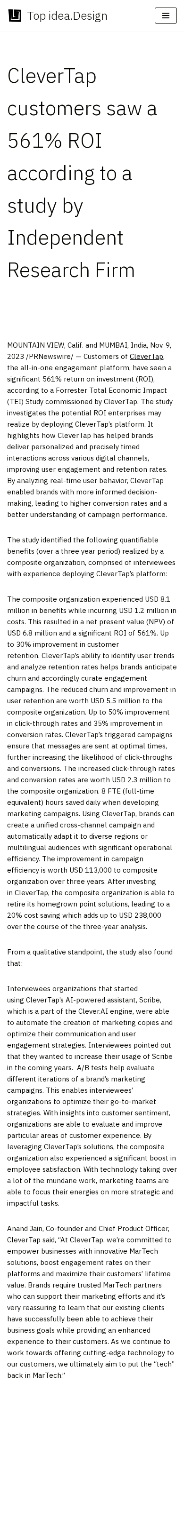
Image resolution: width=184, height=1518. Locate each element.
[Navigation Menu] (166, 16)
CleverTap (146, 356)
